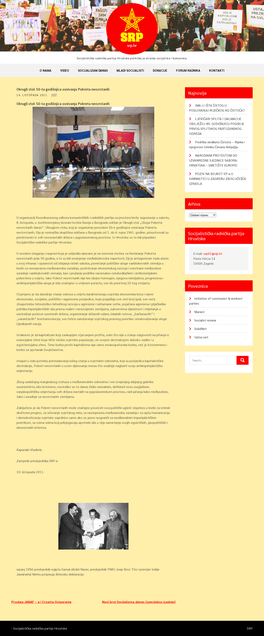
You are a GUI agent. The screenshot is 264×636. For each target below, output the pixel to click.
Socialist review (205, 320)
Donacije (160, 70)
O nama (45, 70)
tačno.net (201, 337)
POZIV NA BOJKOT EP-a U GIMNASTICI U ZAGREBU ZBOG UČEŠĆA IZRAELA (217, 178)
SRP (54, 95)
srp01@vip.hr (213, 253)
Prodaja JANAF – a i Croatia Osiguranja (41, 602)
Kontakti (216, 70)
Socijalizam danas (93, 70)
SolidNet (200, 328)
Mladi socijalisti (130, 70)
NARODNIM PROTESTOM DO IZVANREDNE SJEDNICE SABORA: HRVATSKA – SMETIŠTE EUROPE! (213, 160)
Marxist (199, 312)
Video (64, 70)
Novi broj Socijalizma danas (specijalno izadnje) (139, 602)
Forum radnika (188, 70)
